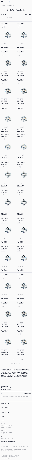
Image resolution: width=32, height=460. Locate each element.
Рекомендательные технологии (10, 455)
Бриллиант (4, 23)
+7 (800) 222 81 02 (6, 425)
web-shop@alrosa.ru (6, 427)
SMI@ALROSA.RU (4, 434)
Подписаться (26, 393)
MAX (9, 438)
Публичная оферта (6, 458)
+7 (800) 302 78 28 (6, 432)
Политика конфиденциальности (10, 456)
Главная (3, 5)
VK (12, 438)
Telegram (3, 438)
